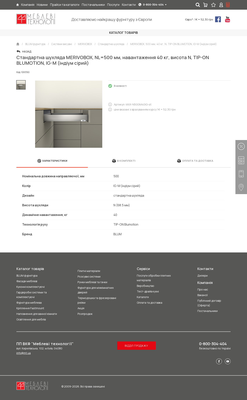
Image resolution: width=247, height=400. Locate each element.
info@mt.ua (23, 353)
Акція (81, 308)
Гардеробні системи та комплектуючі (31, 294)
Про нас (202, 289)
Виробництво (145, 286)
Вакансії (202, 295)
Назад (26, 51)
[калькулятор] (228, 5)
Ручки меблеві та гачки (92, 282)
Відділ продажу (136, 345)
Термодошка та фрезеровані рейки (97, 300)
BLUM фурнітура (26, 275)
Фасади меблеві (26, 281)
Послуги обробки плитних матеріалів (154, 278)
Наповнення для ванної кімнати (36, 314)
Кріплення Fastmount (30, 308)
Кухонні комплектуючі (30, 287)
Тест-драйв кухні (148, 291)
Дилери (202, 275)
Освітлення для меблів (31, 319)
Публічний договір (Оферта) (209, 303)
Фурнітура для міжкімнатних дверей (96, 290)
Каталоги (143, 297)
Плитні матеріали (89, 271)
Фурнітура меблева (29, 302)
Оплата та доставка (149, 302)
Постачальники (207, 311)
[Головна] (17, 4)
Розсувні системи (89, 276)
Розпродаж (85, 314)
